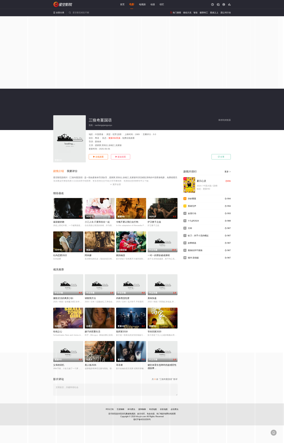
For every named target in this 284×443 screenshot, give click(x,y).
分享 (221, 157)
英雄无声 (192, 206)
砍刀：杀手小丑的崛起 (198, 235)
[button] (60, 171)
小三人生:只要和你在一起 (97, 222)
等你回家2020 (154, 331)
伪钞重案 (192, 198)
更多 (228, 171)
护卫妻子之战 (154, 222)
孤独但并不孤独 (195, 250)
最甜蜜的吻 (58, 222)
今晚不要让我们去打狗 (127, 222)
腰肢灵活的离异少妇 (63, 298)
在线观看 (98, 157)
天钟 (190, 228)
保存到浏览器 (224, 120)
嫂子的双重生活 (92, 331)
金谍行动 (192, 213)
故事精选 (192, 243)
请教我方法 (90, 298)
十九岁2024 (193, 221)
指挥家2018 (122, 331)
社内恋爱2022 (60, 255)
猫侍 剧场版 (193, 258)
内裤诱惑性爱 (122, 298)
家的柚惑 (120, 255)
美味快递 (152, 298)
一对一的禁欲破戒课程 (159, 255)
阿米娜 (88, 255)
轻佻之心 (57, 331)
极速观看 (120, 157)
